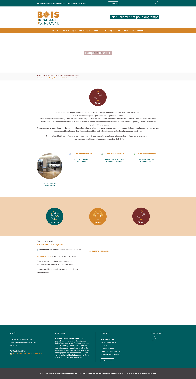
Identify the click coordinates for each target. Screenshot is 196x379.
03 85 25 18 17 (107, 360)
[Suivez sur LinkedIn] (157, 3)
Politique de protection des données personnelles (97, 373)
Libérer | (108, 30)
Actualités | (138, 30)
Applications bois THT (58, 78)
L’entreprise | (123, 30)
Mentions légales (71, 373)
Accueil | (56, 30)
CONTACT (113, 3)
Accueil (47, 78)
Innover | (83, 30)
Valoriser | (68, 30)
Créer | (95, 30)
